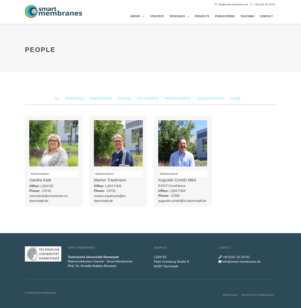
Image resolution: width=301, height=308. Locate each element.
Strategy (157, 16)
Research (177, 16)
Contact (266, 16)
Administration (101, 98)
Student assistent (210, 98)
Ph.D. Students (148, 98)
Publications (225, 16)
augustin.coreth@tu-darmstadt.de (182, 201)
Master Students (178, 98)
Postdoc (124, 98)
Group (135, 16)
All (57, 98)
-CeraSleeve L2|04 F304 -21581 (172, 190)
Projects (202, 16)
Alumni (235, 98)
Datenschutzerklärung (257, 295)
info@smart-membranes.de (233, 4)
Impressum (230, 295)
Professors (74, 98)
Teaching (247, 16)
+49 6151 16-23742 (264, 4)
